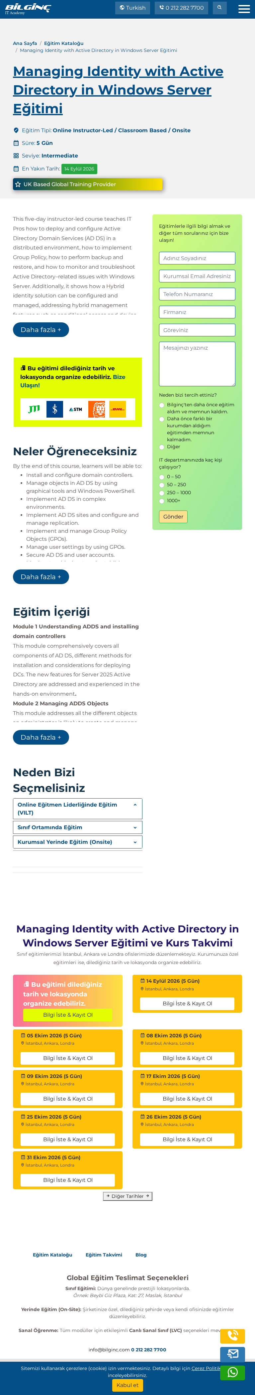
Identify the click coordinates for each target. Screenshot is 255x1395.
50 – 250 (176, 485)
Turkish (135, 8)
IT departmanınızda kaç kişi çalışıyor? (190, 463)
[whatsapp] (232, 1376)
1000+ (173, 501)
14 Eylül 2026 (79, 169)
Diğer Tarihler (127, 1196)
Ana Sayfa (25, 43)
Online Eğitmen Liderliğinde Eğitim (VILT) (67, 809)
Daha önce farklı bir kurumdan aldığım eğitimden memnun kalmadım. (190, 429)
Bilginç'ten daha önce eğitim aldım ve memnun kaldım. (200, 408)
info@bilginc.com (109, 1350)
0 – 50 (174, 477)
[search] (220, 8)
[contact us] (232, 1355)
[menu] (246, 7)
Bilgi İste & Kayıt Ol (68, 1015)
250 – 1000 (179, 493)
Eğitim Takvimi (104, 1255)
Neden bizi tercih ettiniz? (188, 395)
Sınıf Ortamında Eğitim (50, 827)
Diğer (173, 447)
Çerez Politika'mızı (213, 1368)
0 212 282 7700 (184, 8)
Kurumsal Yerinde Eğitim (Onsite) (65, 842)
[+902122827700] (232, 1340)
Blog (141, 1255)
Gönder (173, 517)
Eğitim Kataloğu (64, 43)
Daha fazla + (41, 330)
